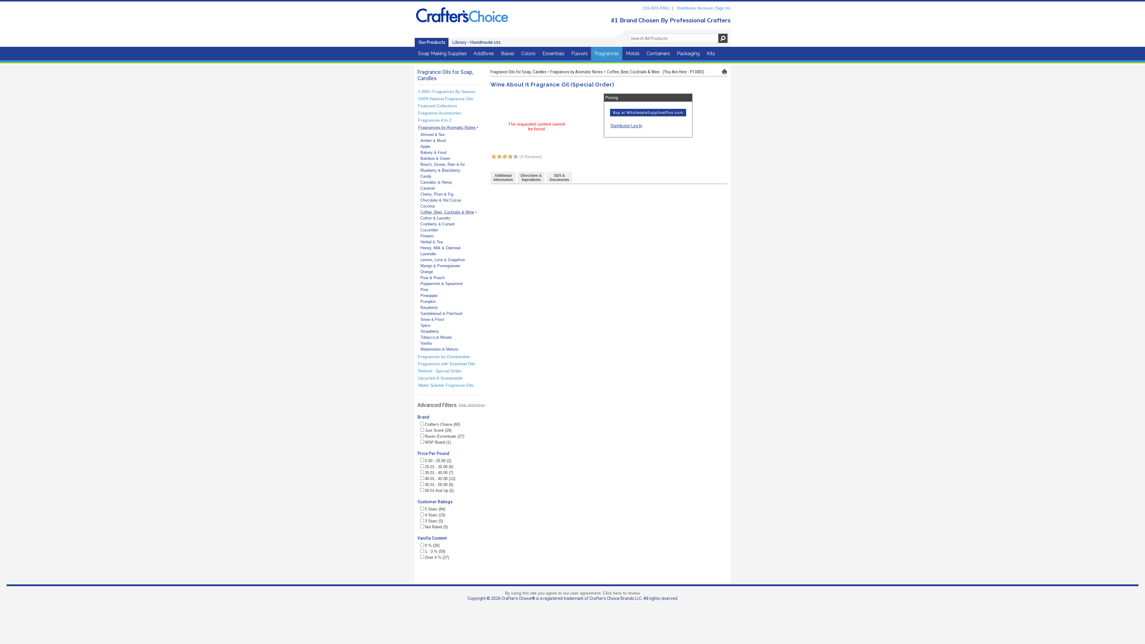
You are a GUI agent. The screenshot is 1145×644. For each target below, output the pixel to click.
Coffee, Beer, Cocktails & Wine (447, 212)
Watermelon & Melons (439, 349)
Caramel (427, 188)
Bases (507, 53)
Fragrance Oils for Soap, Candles (519, 72)
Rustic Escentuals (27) (444, 436)
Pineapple (428, 295)
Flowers (427, 236)
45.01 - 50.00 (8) (439, 484)
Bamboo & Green (435, 158)
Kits (711, 53)
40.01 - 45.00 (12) (440, 478)
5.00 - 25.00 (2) (438, 461)
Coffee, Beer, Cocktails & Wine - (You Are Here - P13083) (655, 72)
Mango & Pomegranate (440, 266)
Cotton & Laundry (435, 218)
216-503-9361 (656, 8)
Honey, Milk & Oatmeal (440, 248)
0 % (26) (432, 545)
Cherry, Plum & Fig (436, 194)
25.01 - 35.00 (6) (439, 467)
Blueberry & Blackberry (440, 170)
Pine (424, 289)
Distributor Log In (626, 125)
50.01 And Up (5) (439, 490)
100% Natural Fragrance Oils (445, 98)
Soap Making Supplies (442, 53)
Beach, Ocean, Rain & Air (442, 164)
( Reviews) (530, 156)
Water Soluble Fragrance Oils (446, 385)
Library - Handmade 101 (476, 42)
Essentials (553, 53)
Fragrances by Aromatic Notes (447, 127)
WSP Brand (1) (438, 442)
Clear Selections (472, 405)
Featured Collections (437, 105)
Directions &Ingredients (531, 178)
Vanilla (426, 343)
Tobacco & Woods (436, 337)
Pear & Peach (432, 277)
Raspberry (429, 307)
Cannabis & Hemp (436, 182)
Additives (484, 53)
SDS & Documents (559, 178)
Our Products (431, 42)
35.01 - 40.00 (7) (439, 472)
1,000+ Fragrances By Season (447, 91)
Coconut (427, 206)
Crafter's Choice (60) (442, 424)
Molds (633, 53)
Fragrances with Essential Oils (446, 363)
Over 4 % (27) (437, 557)
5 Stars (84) (435, 509)
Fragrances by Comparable (444, 356)
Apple (425, 146)
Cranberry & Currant (437, 224)
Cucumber (429, 230)
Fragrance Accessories (439, 113)
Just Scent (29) (438, 430)
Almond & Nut (432, 134)
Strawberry (429, 331)
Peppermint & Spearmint (441, 283)
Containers (658, 53)
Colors (528, 53)
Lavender (428, 254)
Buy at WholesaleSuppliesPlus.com (648, 112)
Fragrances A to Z (435, 120)
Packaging (688, 53)
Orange (426, 272)
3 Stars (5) (434, 521)
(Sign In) (722, 8)
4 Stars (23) (435, 515)
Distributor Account (695, 8)
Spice (425, 325)
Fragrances (607, 53)
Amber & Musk (433, 140)
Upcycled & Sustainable (440, 378)
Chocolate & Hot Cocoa (440, 200)
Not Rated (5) (436, 527)
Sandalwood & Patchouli (441, 313)
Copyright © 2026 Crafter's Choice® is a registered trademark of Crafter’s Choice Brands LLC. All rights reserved (572, 598)
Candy (425, 176)
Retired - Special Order (440, 371)
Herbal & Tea (431, 242)
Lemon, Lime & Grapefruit (442, 260)
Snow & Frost (432, 319)
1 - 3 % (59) (435, 551)
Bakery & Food (433, 152)
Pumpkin (428, 301)
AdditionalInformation (503, 178)
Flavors (579, 53)
